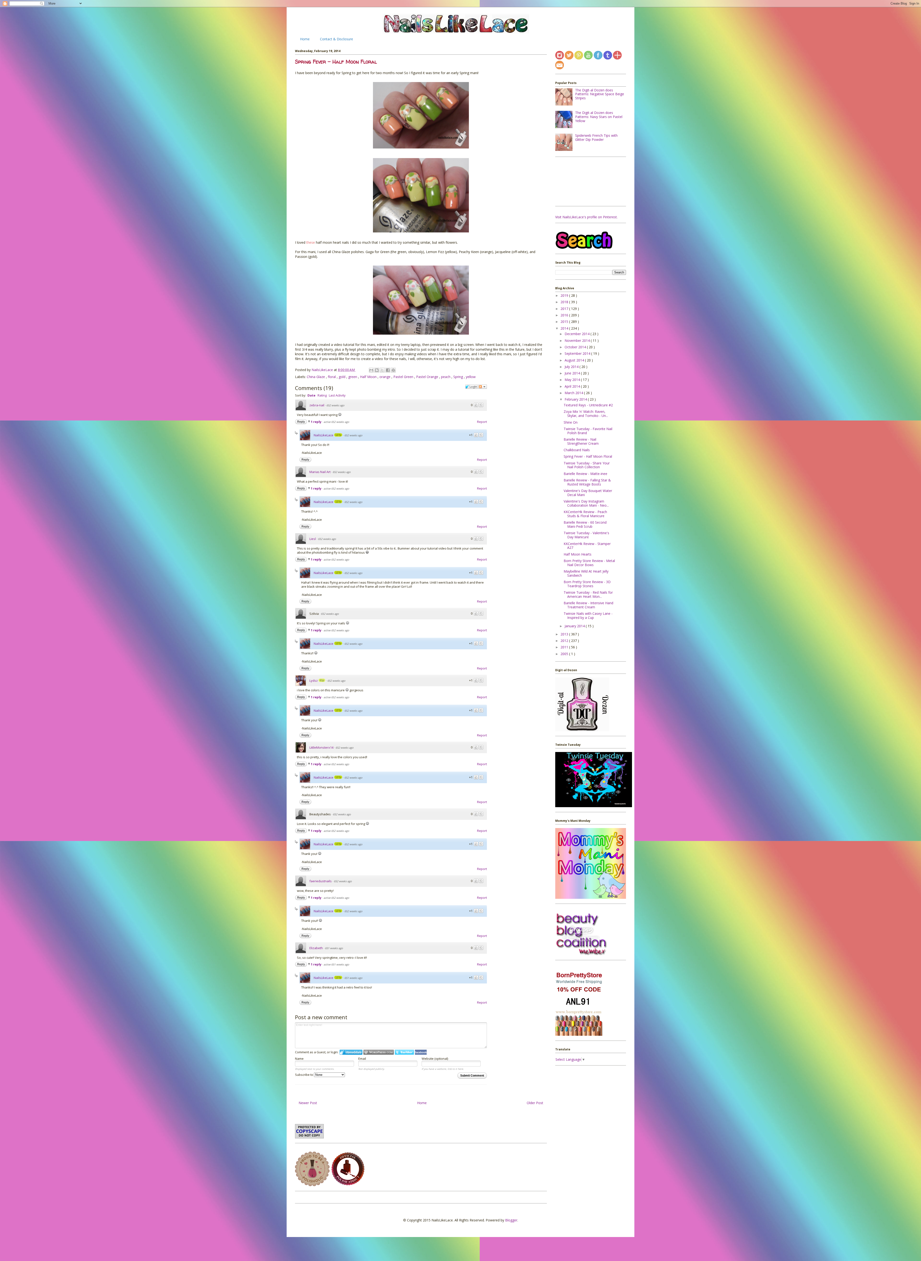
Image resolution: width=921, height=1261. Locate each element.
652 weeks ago (335, 405)
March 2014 (574, 393)
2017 (565, 308)
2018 (565, 302)
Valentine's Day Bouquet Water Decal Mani (588, 492)
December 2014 (577, 334)
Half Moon (369, 376)
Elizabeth (316, 948)
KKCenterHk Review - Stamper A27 (587, 545)
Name (299, 1058)
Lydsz (313, 680)
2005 (565, 653)
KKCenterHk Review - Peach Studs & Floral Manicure (585, 513)
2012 (565, 640)
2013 (565, 634)
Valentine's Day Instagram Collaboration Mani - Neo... (586, 503)
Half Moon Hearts (577, 554)
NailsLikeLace (323, 369)
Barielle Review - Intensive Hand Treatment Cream (588, 605)
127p (338, 434)
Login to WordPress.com (378, 1052)
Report (482, 422)
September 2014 (578, 353)
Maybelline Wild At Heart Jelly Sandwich (586, 573)
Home (305, 39)
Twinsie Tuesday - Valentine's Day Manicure (586, 535)
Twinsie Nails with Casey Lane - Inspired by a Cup (588, 615)
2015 (565, 321)
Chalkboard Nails (577, 450)
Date (311, 395)
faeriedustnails (320, 881)
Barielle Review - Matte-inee (585, 473)
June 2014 (573, 373)
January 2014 (575, 626)
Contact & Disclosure (336, 39)
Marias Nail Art (320, 472)
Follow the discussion (482, 387)
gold (342, 376)
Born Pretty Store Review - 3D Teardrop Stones (587, 584)
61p (322, 680)
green (353, 376)
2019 (565, 295)
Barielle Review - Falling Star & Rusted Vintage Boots (587, 482)
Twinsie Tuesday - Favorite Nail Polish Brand (588, 430)
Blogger (511, 1220)
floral (332, 376)
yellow (471, 376)
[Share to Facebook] (387, 370)
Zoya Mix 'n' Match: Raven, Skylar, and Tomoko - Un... (586, 413)
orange (385, 376)
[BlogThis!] (376, 370)
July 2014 (572, 366)
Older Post (535, 1103)
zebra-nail (316, 405)
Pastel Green (403, 376)
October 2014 (576, 347)
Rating (322, 395)
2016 (565, 315)
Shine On (571, 422)
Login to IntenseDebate (351, 1052)
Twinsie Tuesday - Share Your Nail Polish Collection (587, 465)
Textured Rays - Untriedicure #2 (588, 405)
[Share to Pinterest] (393, 370)
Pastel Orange (427, 376)
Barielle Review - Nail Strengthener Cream (581, 441)
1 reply (316, 422)
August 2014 (575, 360)
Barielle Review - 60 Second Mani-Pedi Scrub (585, 524)
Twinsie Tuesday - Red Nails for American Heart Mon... (588, 594)
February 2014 (576, 399)
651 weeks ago (334, 948)
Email (362, 1058)
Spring (458, 376)
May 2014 (573, 379)
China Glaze (316, 376)
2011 (565, 647)
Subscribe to (304, 1074)
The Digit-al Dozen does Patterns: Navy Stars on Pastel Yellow (598, 116)
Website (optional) (435, 1058)
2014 (565, 328)
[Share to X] (382, 370)
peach (446, 376)
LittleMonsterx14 (321, 747)
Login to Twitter (404, 1052)
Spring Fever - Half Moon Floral (588, 456)
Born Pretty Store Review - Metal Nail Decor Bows (589, 562)
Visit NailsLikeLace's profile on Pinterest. (586, 217)
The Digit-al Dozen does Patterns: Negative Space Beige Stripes (599, 94)
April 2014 (573, 386)
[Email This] (371, 370)
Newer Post (308, 1103)
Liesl (312, 539)
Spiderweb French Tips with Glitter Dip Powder (596, 137)
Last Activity (337, 395)
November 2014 (578, 340)
